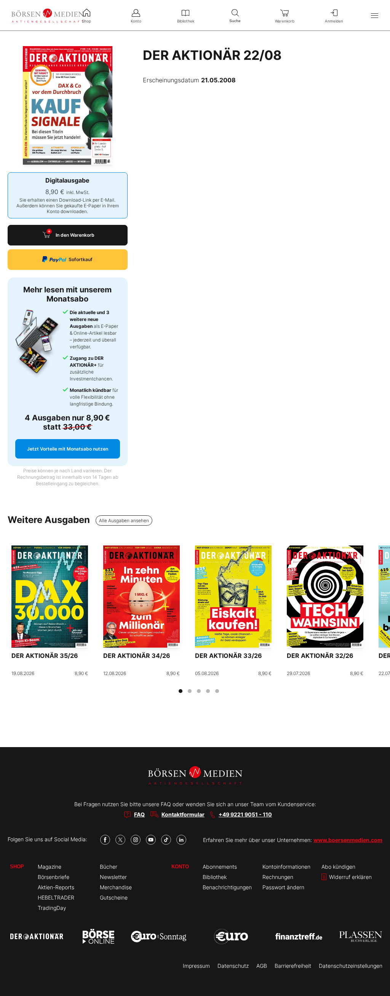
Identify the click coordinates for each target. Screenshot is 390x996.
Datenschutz (233, 965)
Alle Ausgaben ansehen (124, 520)
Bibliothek (215, 877)
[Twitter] (120, 840)
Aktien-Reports (56, 887)
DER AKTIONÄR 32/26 (320, 655)
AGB (261, 965)
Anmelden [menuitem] (334, 21)
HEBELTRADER (56, 897)
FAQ (139, 814)
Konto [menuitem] (136, 21)
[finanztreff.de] (298, 936)
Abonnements (220, 866)
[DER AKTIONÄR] (37, 936)
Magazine (49, 866)
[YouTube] (151, 840)
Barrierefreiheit (293, 965)
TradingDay (52, 908)
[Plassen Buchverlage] (360, 936)
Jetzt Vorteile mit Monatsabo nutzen (67, 449)
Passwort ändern (283, 887)
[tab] (180, 691)
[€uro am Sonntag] (158, 936)
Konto (180, 866)
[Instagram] (136, 840)
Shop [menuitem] (86, 21)
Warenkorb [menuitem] (284, 21)
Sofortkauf (81, 259)
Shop (17, 866)
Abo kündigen (338, 866)
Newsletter (113, 877)
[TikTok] (166, 840)
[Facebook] (105, 840)
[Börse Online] (98, 936)
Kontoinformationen (286, 866)
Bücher (108, 866)
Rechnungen (277, 877)
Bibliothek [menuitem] (185, 21)
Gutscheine (114, 897)
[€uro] (231, 936)
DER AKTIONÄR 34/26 (136, 655)
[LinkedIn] (181, 840)
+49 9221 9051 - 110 (245, 814)
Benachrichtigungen (227, 887)
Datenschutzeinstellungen (350, 965)
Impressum (196, 965)
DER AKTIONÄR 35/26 (44, 655)
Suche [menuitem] (235, 21)
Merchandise (116, 887)
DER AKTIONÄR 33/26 (228, 655)
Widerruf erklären (350, 877)
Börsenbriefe (53, 877)
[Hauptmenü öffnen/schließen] (374, 15)
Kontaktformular (183, 814)
